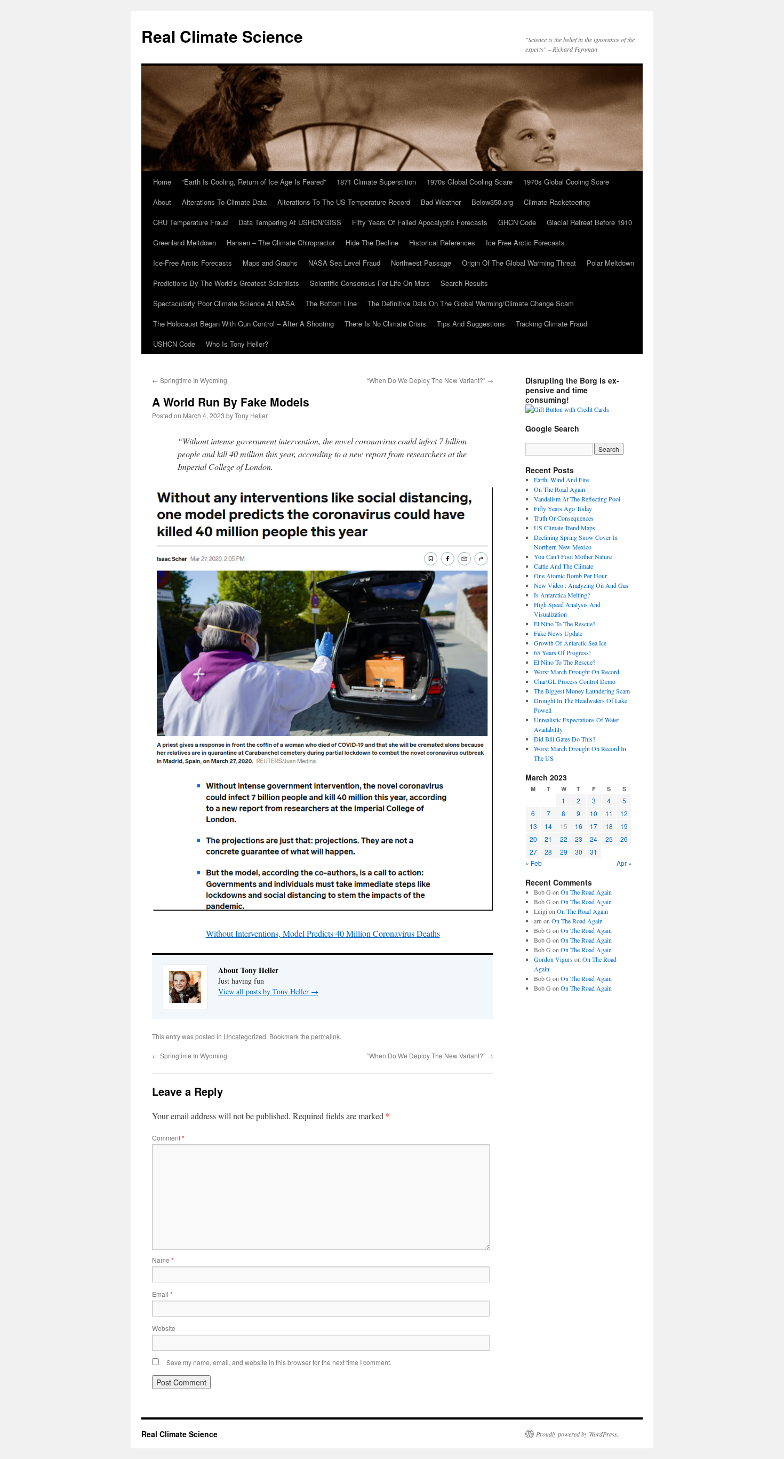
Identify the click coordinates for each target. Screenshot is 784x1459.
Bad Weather (441, 202)
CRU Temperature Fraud (190, 222)
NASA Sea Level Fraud (344, 263)
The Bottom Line (331, 303)
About (162, 202)
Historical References (442, 242)
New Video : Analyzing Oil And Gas (581, 585)
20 (533, 838)
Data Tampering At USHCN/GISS (289, 222)
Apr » (624, 862)
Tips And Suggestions (471, 323)
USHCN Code (174, 344)
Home (162, 182)
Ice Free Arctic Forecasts (525, 242)
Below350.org (492, 202)
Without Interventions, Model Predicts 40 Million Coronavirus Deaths (323, 933)
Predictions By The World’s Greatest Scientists (226, 283)
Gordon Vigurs (553, 959)
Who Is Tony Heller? (237, 344)
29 (563, 851)
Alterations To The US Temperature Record (343, 202)
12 (624, 813)
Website (163, 1328)
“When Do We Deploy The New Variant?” (430, 380)
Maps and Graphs (270, 263)
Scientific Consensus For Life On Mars (370, 283)
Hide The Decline (372, 242)
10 (593, 813)
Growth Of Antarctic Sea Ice (570, 643)
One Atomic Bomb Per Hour (570, 575)
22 (563, 838)
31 (593, 851)
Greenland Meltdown (184, 242)
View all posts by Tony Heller (268, 991)
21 (548, 838)
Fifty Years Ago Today (563, 508)
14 (548, 826)
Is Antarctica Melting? (562, 595)
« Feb (533, 862)
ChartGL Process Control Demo (574, 681)
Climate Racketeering (557, 202)
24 (593, 838)
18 (609, 826)
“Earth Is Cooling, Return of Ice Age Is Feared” (254, 182)
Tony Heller (251, 415)
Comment (168, 1137)
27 (533, 851)
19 (624, 826)
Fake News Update (558, 633)
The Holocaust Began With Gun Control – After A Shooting (243, 323)
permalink (325, 1036)
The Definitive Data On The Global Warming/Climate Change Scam (470, 303)
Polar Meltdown (610, 263)
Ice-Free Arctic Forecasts (192, 263)
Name (163, 1259)
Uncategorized (244, 1036)
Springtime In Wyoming (189, 380)
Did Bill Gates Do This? (564, 739)
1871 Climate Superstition (376, 182)
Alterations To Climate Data (224, 202)
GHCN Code (517, 222)
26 (624, 838)
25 (609, 838)
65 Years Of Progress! (562, 652)
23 (578, 838)
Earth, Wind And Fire (561, 479)
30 (578, 851)
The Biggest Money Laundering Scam (582, 691)
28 (548, 851)
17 (593, 826)
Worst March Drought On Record (576, 671)
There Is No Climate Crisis (385, 323)
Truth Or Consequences (564, 518)
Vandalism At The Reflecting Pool (577, 499)
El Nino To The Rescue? (564, 623)
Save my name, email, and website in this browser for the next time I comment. (278, 1362)
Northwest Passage (421, 263)
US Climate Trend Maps (564, 527)
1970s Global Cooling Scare (470, 182)
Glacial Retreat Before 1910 (589, 222)
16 (578, 826)
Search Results (464, 283)
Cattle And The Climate (563, 566)
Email (162, 1293)
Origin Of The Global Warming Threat (519, 263)
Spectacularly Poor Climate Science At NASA (224, 303)
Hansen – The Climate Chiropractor (281, 242)
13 (533, 826)
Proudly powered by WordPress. (577, 1434)
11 (609, 813)
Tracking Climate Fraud (551, 323)
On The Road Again (559, 489)
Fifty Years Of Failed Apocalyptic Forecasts (419, 222)
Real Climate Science (222, 36)
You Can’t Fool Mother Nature (573, 556)
